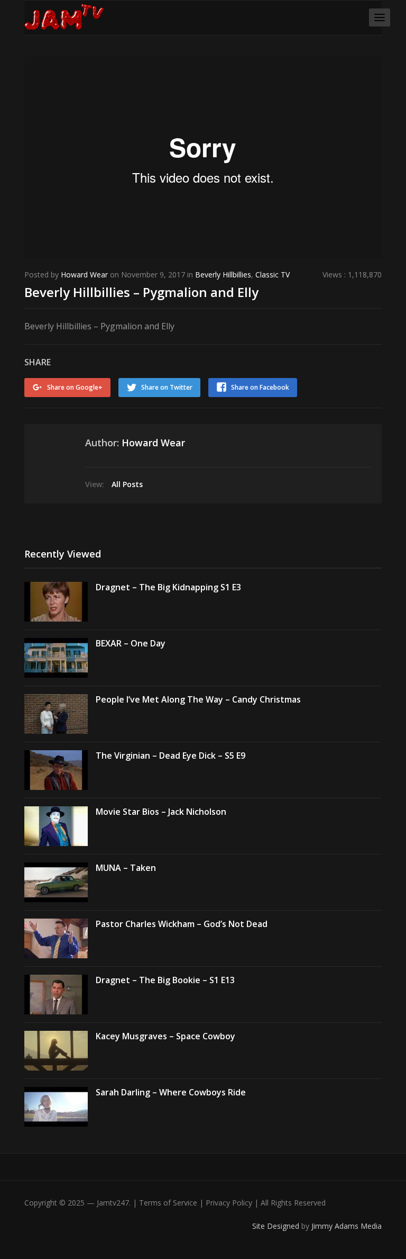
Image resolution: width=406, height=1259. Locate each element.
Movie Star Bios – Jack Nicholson (161, 811)
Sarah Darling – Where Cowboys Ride (171, 1092)
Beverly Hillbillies (223, 274)
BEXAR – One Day (130, 643)
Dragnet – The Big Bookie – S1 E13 (165, 980)
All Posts (127, 484)
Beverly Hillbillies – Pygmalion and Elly (141, 292)
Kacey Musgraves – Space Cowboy (165, 1036)
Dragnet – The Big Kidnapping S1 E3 (168, 587)
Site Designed (276, 1226)
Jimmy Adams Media (346, 1226)
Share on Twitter (166, 387)
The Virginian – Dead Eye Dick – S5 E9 (170, 755)
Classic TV (272, 274)
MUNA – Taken (126, 868)
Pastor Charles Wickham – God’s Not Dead (181, 924)
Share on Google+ (75, 387)
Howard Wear (84, 274)
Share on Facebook (260, 387)
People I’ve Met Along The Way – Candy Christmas (198, 699)
